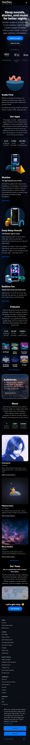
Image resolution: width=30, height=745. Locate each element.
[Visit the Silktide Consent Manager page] (24, 739)
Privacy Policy (8, 723)
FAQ (3, 699)
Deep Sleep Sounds (7, 625)
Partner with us (6, 684)
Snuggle (4, 647)
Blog (3, 701)
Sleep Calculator (6, 659)
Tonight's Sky (5, 667)
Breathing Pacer (6, 665)
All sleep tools (5, 673)
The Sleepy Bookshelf (8, 642)
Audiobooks (5, 653)
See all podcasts (15, 370)
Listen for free (15, 43)
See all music (15, 560)
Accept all (15, 728)
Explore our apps (15, 38)
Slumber (4, 622)
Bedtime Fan (5, 628)
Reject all (15, 733)
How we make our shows (8, 682)
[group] (15, 57)
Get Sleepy (5, 634)
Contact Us (5, 704)
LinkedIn (4, 692)
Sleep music (5, 650)
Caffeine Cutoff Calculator (9, 662)
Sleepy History (6, 637)
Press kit (4, 687)
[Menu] (26, 2)
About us (4, 679)
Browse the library (11, 393)
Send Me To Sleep (7, 645)
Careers (4, 690)
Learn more (6, 200)
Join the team (15, 608)
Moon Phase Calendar (8, 670)
